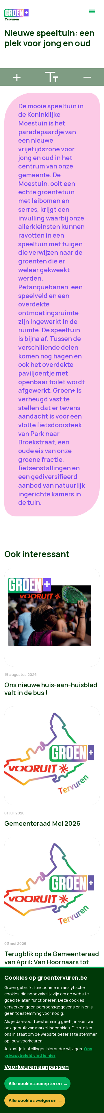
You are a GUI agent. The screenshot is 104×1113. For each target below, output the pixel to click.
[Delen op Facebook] (9, 32)
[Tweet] (9, 49)
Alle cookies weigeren (33, 1100)
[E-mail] (9, 66)
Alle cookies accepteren (35, 1083)
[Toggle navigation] (92, 14)
